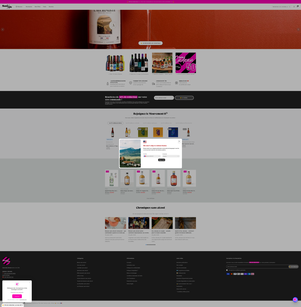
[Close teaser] (24, 302)
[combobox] (148, 156)
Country (145, 154)
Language (164, 154)
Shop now (162, 160)
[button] (179, 142)
